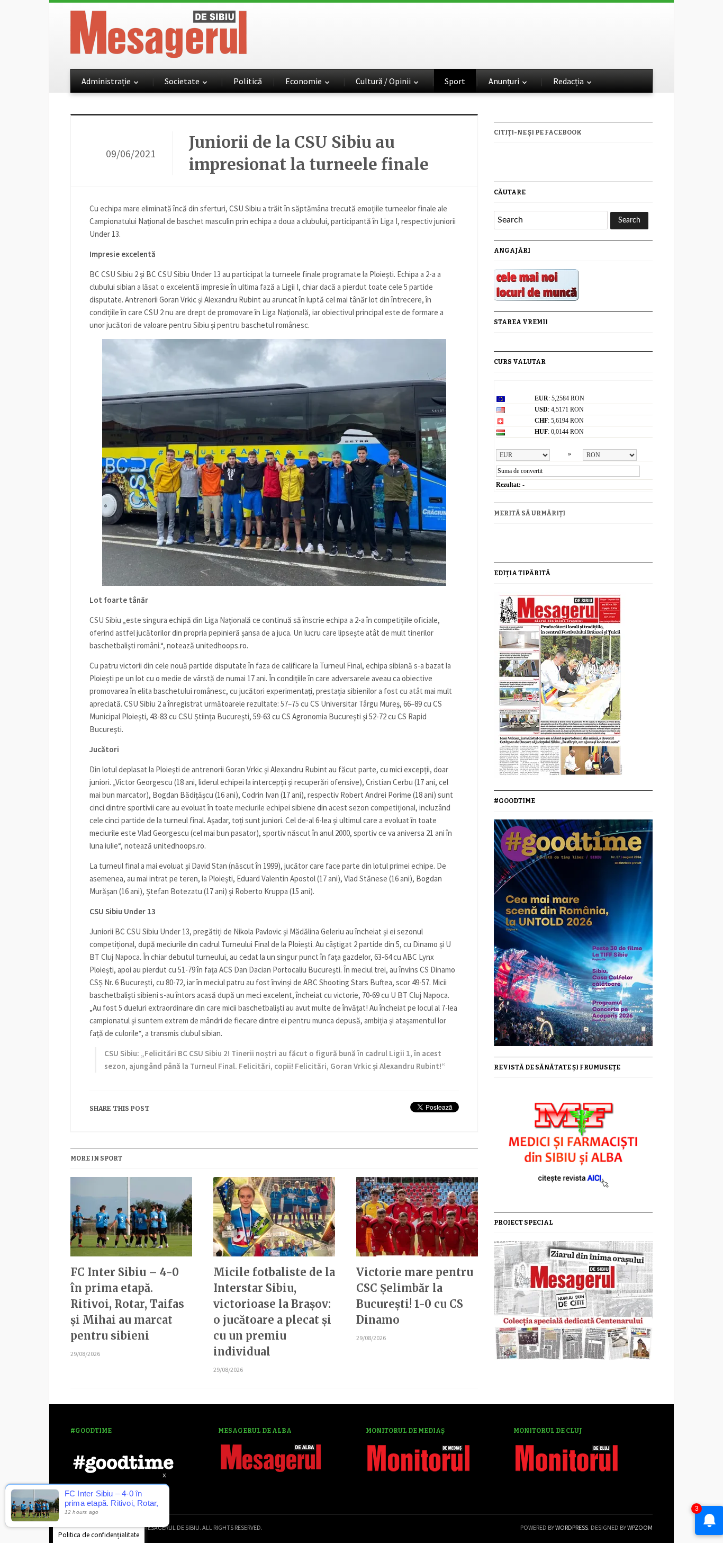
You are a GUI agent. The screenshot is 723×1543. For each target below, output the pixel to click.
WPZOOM (640, 1527)
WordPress (571, 1527)
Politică (247, 81)
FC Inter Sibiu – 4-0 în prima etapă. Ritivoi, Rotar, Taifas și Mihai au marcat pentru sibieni (127, 1303)
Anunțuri (504, 81)
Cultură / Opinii (383, 81)
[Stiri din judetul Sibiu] (158, 32)
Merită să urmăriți (529, 513)
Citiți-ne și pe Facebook (538, 132)
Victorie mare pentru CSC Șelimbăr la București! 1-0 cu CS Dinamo (414, 1295)
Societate (182, 81)
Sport (455, 81)
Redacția (568, 81)
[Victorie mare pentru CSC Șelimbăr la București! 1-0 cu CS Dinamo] (417, 1220)
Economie (303, 81)
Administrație (106, 81)
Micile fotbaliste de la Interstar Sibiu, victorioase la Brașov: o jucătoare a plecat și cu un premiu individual (274, 1311)
